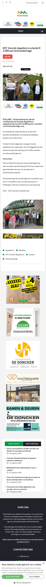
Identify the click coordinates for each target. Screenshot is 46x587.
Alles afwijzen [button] (34, 577)
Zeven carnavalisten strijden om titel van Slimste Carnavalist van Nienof (23, 449)
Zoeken (42, 2)
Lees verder (39, 572)
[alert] (23, 574)
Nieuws (7, 57)
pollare (31, 254)
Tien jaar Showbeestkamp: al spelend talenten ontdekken (21, 459)
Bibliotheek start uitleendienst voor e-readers (22, 469)
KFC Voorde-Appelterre (15, 254)
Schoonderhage (12, 259)
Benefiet (22, 250)
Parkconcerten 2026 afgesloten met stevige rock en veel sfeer (21, 488)
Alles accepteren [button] (12, 577)
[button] (23, 582)
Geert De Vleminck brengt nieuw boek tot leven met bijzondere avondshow (23, 478)
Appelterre (10, 250)
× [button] (43, 563)
